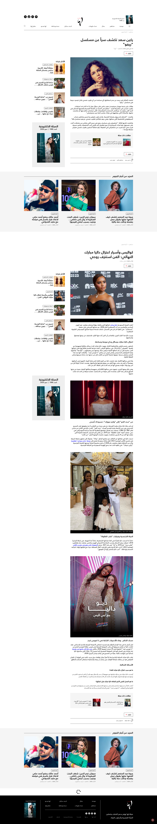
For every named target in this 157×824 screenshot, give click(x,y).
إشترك (58, 817)
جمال (103, 26)
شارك (129, 53)
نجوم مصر (112, 160)
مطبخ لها (33, 26)
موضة (121, 26)
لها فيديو (43, 26)
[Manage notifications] (152, 820)
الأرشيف (50, 817)
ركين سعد (127, 160)
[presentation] (131, 295)
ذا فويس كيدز (119, 721)
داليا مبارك (113, 325)
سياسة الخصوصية (68, 817)
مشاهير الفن (120, 160)
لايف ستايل (68, 26)
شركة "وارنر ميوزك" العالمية (80, 441)
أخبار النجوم (124, 32)
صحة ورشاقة (55, 26)
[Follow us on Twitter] (25, 16)
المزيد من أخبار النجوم (123, 176)
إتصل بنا (79, 817)
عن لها (86, 817)
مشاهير (112, 26)
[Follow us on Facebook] (89, 813)
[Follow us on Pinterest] (36, 17)
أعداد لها (94, 817)
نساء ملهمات (93, 26)
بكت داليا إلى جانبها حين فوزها (82, 649)
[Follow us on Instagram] (32, 16)
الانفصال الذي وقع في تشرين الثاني (85, 545)
